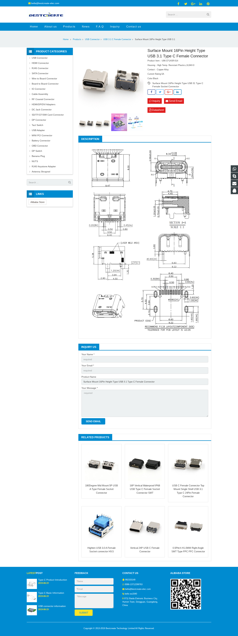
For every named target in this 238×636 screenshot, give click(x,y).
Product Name (88, 377)
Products (77, 39)
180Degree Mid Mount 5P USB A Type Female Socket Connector (101, 489)
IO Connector (38, 89)
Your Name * (87, 354)
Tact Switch (37, 125)
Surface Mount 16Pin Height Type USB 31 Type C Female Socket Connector (177, 83)
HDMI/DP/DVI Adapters (43, 104)
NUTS (35, 161)
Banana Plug (38, 156)
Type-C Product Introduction (52, 579)
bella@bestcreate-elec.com (45, 3)
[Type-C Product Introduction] (32, 588)
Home (65, 39)
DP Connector (39, 120)
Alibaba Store (37, 202)
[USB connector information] (32, 615)
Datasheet (157, 110)
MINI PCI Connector (42, 135)
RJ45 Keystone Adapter (44, 166)
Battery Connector (41, 140)
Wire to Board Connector (44, 78)
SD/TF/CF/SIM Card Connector (48, 114)
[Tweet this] (160, 92)
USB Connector (92, 39)
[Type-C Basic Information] (32, 601)
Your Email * (87, 365)
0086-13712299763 (133, 584)
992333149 (130, 580)
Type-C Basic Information (51, 593)
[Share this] (151, 92)
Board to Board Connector (45, 83)
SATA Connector (40, 73)
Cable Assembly (40, 94)
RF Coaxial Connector (43, 99)
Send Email (175, 101)
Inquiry (156, 101)
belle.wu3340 (131, 594)
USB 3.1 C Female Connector (117, 39)
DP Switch (37, 151)
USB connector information (52, 606)
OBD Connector (40, 145)
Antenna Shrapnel (41, 171)
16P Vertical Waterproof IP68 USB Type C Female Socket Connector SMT (145, 489)
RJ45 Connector (40, 68)
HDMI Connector (40, 63)
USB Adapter (38, 130)
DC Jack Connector (42, 109)
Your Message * (89, 388)
